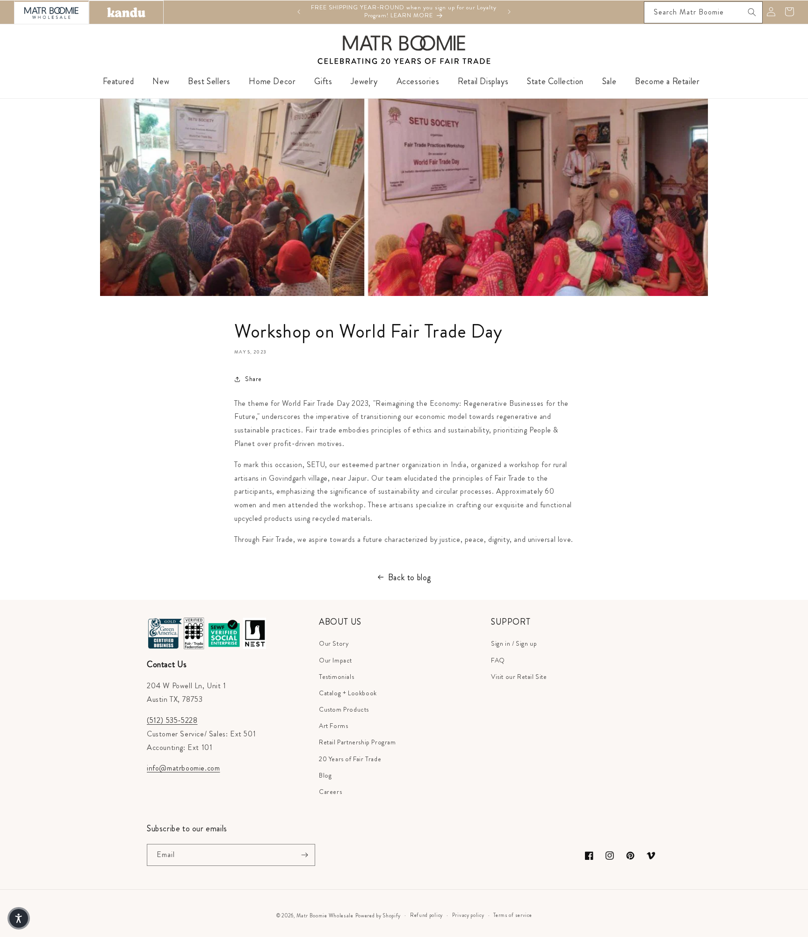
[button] (18, 918)
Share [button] (253, 378)
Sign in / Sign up (514, 643)
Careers (330, 791)
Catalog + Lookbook (348, 693)
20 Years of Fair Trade (350, 759)
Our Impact (335, 660)
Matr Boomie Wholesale (325, 915)
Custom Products (344, 709)
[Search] (752, 12)
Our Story (334, 643)
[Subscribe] (304, 855)
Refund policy (426, 915)
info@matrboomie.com (183, 768)
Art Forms (333, 725)
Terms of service (512, 915)
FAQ (498, 660)
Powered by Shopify (378, 915)
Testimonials (336, 676)
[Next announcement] (509, 11)
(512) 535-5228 (172, 720)
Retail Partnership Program (357, 742)
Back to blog (410, 577)
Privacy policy (468, 915)
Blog (325, 775)
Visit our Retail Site (519, 676)
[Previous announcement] (299, 11)
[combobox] (703, 12)
